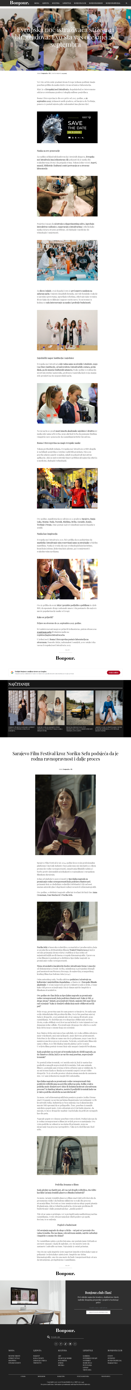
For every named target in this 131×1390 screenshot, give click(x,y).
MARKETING (61, 1376)
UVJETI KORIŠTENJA (83, 1376)
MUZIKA (61, 1365)
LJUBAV (85, 1367)
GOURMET (87, 1360)
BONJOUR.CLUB (80, 3)
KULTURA (55, 3)
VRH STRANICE (105, 1376)
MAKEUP (36, 1356)
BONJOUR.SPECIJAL (113, 3)
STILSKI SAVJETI (14, 1363)
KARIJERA (86, 1356)
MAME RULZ (87, 1363)
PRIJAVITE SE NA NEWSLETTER (98, 1312)
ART (59, 1356)
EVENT (110, 1356)
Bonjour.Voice (113, 1363)
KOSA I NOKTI (38, 1358)
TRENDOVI (37, 1363)
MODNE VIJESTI (14, 1356)
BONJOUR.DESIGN (96, 3)
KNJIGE (60, 1363)
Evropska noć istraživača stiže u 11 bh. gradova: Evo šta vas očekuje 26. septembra (65, 36)
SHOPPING (12, 1360)
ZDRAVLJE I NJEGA (40, 1360)
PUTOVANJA (87, 1365)
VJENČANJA (87, 1370)
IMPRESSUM (41, 1376)
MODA (36, 3)
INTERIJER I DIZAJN (90, 1358)
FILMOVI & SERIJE (65, 1358)
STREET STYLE (14, 1358)
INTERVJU (111, 1358)
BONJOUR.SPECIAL (115, 1360)
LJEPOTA (45, 3)
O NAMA (23, 1376)
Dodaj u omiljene (113, 672)
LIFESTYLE (67, 3)
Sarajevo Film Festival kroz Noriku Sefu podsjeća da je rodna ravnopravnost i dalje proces (65, 756)
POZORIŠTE (62, 1360)
